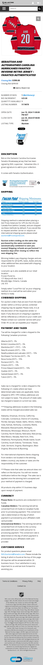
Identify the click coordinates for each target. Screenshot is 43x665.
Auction (25, 123)
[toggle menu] (4, 8)
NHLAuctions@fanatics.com (13, 554)
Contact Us (21, 586)
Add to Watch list (22, 88)
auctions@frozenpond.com (12, 235)
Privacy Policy (27, 581)
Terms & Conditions (9, 581)
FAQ (39, 581)
